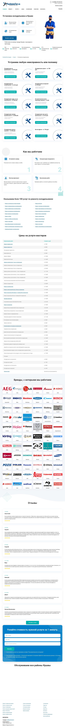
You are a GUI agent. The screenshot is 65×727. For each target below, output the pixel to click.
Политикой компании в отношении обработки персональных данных (38, 655)
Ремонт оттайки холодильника (11, 218)
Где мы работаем (46, 716)
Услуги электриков (26, 705)
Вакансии (45, 708)
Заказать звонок (58, 5)
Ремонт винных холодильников (11, 213)
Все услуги (45, 712)
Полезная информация (47, 714)
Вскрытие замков (26, 708)
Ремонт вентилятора (39, 221)
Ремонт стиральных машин (8, 703)
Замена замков (26, 710)
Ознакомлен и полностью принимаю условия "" (24, 652)
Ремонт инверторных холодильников (12, 208)
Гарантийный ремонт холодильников (13, 224)
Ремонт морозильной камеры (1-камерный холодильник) (16, 292)
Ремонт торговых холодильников (42, 206)
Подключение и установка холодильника (12, 326)
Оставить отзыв (32, 622)
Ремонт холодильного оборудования (12, 203)
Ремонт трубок (8, 216)
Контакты (45, 710)
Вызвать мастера (9, 38)
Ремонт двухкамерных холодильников (43, 208)
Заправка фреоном (8, 298)
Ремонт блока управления (40, 213)
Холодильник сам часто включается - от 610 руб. (41, 115)
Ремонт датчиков (39, 224)
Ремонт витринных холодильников (42, 211)
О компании (45, 703)
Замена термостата (8, 247)
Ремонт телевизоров (7, 707)
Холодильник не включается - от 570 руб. (10, 69)
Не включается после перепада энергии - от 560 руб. (42, 99)
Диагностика (6, 371)
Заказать (9, 648)
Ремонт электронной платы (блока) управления (14, 289)
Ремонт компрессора (39, 216)
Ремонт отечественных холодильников (43, 226)
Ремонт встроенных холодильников (12, 211)
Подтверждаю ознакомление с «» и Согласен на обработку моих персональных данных (33, 656)
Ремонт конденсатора (8, 286)
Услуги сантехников (27, 703)
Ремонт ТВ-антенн (6, 710)
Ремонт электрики (9, 221)
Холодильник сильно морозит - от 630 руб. (10, 130)
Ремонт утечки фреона (40, 218)
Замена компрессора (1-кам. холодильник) (13, 262)
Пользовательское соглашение (35, 652)
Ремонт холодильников (7, 705)
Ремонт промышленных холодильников (13, 206)
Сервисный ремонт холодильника (12, 229)
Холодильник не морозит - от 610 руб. (42, 84)
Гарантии (45, 705)
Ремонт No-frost (38, 203)
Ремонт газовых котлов (7, 714)
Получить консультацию (10, 76)
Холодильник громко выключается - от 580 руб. (11, 115)
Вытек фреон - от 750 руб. (42, 129)
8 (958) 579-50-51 (57, 2)
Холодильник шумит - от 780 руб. (42, 69)
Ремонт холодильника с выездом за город (14, 226)
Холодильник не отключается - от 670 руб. (11, 84)
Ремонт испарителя (8, 304)
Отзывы (44, 707)
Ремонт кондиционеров (7, 712)
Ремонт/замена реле (8, 244)
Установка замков (26, 707)
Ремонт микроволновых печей (9, 708)
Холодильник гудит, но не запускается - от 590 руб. (11, 99)
